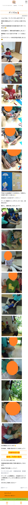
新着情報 (15, 5)
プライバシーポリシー (9, 495)
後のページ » (24, 487)
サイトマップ (7, 493)
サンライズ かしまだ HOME (7, 5)
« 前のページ (4, 487)
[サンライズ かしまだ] (12, 2)
